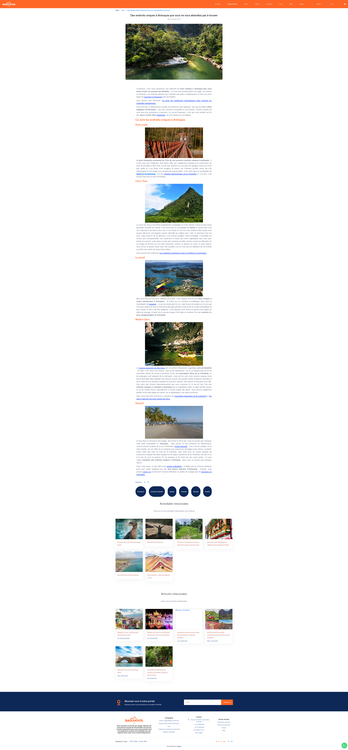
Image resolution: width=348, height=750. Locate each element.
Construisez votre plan (223, 722)
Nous (280, 4)
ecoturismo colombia (157, 491)
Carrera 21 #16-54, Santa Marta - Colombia (200, 720)
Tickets (257, 4)
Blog (291, 4)
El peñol (207, 491)
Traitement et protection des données (169, 729)
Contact (301, 4)
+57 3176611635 (199, 724)
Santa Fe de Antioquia (146, 174)
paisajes (172, 491)
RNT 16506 (133, 741)
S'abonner (227, 702)
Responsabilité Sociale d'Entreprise (169, 723)
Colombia (217, 4)
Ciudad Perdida (232, 4)
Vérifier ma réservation (223, 725)
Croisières (269, 4)
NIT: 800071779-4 (199, 730)
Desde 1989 (143, 741)
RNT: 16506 (198, 733)
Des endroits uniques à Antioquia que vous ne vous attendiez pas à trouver (148, 10)
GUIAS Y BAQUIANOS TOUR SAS (169, 720)
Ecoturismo (140, 491)
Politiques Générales (169, 732)
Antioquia (196, 491)
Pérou (246, 4)
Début (117, 10)
